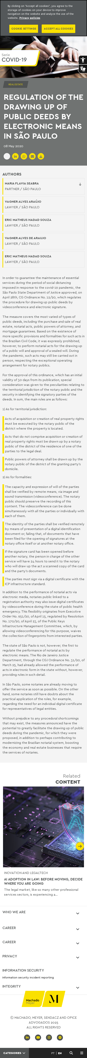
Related (67, 779)
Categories (12, 1053)
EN (60, 1053)
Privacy (9, 956)
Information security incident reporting (28, 977)
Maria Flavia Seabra (22, 183)
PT (52, 1053)
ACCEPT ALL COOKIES (58, 28)
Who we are (14, 912)
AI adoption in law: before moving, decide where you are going (43, 881)
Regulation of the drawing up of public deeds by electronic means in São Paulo (43, 116)
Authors (11, 174)
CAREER (9, 927)
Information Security (23, 970)
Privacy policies (29, 17)
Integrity (11, 986)
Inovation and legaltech (26, 873)
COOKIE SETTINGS (23, 28)
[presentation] (7, 846)
